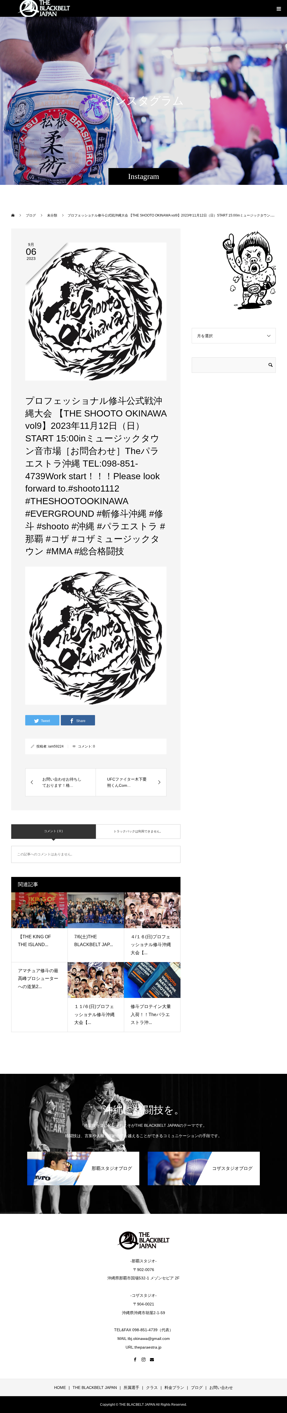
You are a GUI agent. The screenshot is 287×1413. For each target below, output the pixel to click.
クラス (152, 1387)
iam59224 (56, 746)
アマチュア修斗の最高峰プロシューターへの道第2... (38, 978)
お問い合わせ (221, 1387)
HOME (60, 1387)
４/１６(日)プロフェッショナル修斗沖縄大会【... (151, 944)
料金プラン (174, 1387)
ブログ (197, 1387)
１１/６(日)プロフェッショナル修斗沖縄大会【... (94, 1014)
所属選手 (131, 1387)
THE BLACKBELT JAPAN (95, 1387)
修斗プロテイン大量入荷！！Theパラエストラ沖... (151, 1014)
